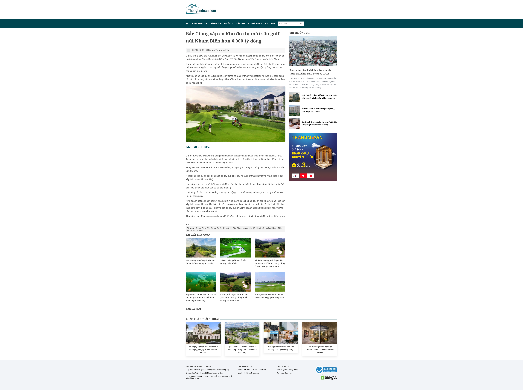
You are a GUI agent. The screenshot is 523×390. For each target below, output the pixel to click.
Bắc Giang (211, 228)
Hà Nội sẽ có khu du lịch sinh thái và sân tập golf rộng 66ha (269, 296)
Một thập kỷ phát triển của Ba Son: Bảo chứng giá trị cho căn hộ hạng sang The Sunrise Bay (319, 97)
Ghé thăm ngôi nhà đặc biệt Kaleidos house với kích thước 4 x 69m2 (319, 349)
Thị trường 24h (198, 23)
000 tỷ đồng (198, 230)
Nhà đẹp (255, 23)
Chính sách (215, 23)
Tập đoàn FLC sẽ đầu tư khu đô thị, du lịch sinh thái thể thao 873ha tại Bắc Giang (201, 297)
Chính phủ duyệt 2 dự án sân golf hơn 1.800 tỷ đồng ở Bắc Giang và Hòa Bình (234, 297)
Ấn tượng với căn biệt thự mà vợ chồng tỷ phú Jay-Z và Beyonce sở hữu (203, 349)
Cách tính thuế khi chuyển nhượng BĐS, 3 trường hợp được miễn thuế (319, 123)
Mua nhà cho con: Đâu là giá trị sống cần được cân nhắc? (318, 110)
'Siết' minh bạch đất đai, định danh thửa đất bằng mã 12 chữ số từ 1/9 (310, 71)
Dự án (227, 23)
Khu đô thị (227, 228)
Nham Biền (201, 228)
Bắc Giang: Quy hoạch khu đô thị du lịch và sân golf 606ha (200, 262)
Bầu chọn (270, 23)
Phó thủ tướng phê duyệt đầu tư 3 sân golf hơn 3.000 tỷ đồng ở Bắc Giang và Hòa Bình (270, 263)
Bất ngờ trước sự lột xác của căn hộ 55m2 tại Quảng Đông (281, 348)
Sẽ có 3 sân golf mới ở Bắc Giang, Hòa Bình (233, 262)
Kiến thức (241, 23)
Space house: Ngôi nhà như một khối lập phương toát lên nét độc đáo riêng (242, 349)
